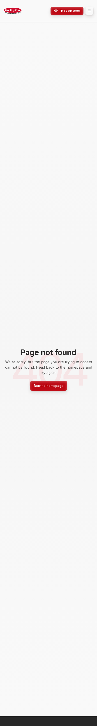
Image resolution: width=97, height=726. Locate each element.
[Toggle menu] (89, 11)
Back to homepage (48, 386)
